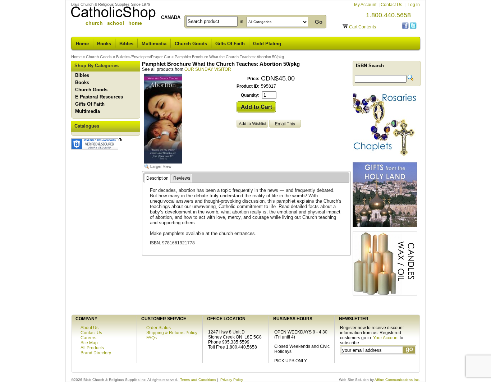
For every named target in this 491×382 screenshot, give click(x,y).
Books (104, 43)
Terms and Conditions (198, 380)
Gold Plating (267, 43)
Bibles (126, 43)
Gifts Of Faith (230, 43)
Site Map (89, 342)
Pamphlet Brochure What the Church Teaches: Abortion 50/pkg (229, 57)
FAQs (151, 337)
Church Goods (191, 43)
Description (157, 178)
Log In (414, 4)
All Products (92, 347)
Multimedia (154, 43)
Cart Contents (362, 26)
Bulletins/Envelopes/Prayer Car (143, 57)
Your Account (386, 337)
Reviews (181, 178)
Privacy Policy (231, 380)
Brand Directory (96, 352)
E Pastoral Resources (99, 97)
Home (82, 43)
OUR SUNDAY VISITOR (207, 69)
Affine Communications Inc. (397, 380)
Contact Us (392, 4)
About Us (89, 327)
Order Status (158, 327)
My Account (365, 4)
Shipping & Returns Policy (171, 332)
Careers (88, 337)
